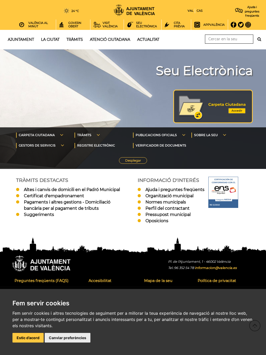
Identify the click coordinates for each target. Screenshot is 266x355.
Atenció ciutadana (110, 39)
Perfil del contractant (167, 208)
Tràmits (74, 39)
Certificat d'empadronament (54, 195)
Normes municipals (165, 202)
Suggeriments (39, 214)
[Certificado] (223, 206)
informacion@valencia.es (216, 268)
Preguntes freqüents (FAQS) (42, 280)
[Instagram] (249, 24)
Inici (134, 10)
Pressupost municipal (168, 214)
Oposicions (156, 220)
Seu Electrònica (204, 70)
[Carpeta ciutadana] (213, 121)
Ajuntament (21, 39)
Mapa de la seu (158, 280)
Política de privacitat (217, 280)
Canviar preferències (67, 338)
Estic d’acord (28, 338)
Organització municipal (169, 195)
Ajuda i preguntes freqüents (174, 189)
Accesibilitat (100, 280)
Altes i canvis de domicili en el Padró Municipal (72, 189)
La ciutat (50, 39)
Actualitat (148, 39)
